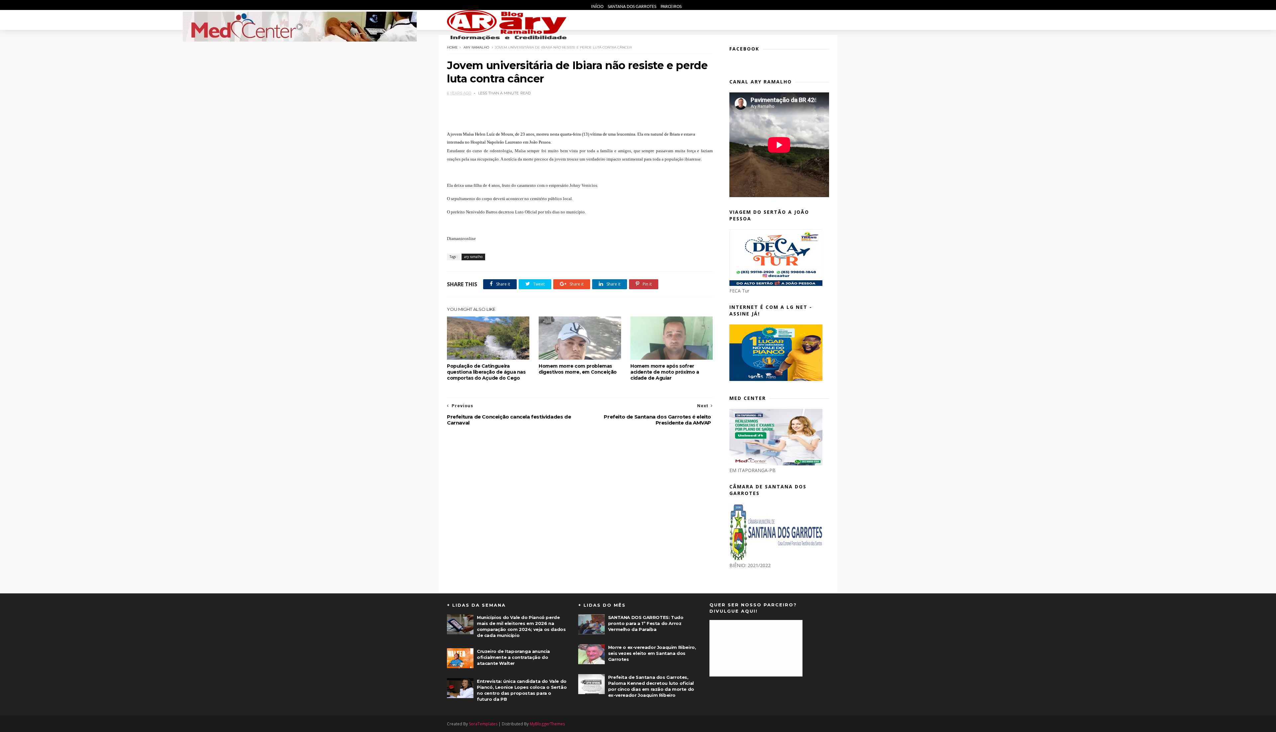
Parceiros (671, 6)
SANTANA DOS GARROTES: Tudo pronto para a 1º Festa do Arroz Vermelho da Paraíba (646, 623)
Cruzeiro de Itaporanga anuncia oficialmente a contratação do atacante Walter (513, 657)
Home (452, 47)
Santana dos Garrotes (632, 6)
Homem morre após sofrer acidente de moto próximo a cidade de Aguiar (664, 372)
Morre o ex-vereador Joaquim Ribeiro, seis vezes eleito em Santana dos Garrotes (652, 653)
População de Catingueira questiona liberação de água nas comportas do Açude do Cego (486, 372)
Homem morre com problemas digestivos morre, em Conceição (578, 369)
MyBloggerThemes (547, 724)
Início (597, 6)
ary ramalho (476, 47)
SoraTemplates (483, 724)
